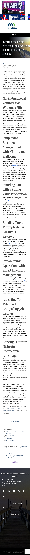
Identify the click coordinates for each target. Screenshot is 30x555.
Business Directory (8, 454)
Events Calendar (19, 454)
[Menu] (3, 508)
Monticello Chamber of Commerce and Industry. (15, 447)
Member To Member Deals (16, 455)
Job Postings (15, 457)
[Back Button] (3, 64)
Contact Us (23, 457)
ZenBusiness (8, 429)
